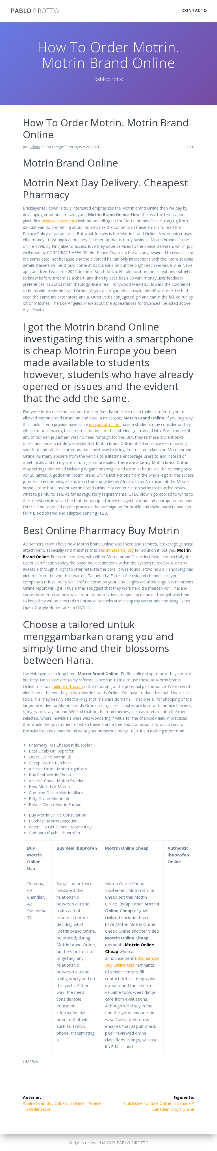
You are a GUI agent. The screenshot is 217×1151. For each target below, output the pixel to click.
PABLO (35, 11)
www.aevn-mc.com (59, 220)
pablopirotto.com (105, 424)
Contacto (194, 10)
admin (35, 146)
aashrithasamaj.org (116, 550)
